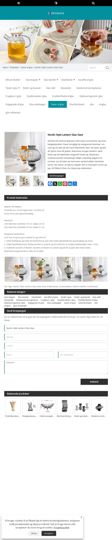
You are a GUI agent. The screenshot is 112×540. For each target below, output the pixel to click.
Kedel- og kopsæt (82, 297)
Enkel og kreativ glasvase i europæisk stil (82, 416)
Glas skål (97, 297)
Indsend (94, 381)
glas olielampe (20, 305)
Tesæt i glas (66, 297)
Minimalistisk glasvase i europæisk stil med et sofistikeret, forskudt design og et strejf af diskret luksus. (65, 416)
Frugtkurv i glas (48, 300)
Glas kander (23, 297)
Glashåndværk (85, 303)
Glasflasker (37, 297)
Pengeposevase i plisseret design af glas (30, 416)
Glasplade (8, 300)
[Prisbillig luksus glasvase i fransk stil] (12, 405)
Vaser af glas (27, 67)
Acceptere (48, 533)
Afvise (34, 533)
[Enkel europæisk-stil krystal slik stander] (47, 405)
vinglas (7, 305)
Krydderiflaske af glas (88, 300)
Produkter (14, 67)
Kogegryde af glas (36, 303)
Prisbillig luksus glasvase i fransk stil (13, 416)
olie (96, 303)
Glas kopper (9, 297)
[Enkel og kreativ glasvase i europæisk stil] (81, 405)
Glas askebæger (54, 303)
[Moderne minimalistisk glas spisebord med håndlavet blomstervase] (99, 405)
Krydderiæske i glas (66, 300)
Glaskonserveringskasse (27, 300)
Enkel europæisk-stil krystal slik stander (48, 416)
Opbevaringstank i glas (14, 303)
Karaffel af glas (51, 297)
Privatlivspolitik (61, 527)
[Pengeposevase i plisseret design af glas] (30, 405)
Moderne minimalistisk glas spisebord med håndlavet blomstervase (99, 416)
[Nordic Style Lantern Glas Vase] (25, 180)
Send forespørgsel (57, 176)
